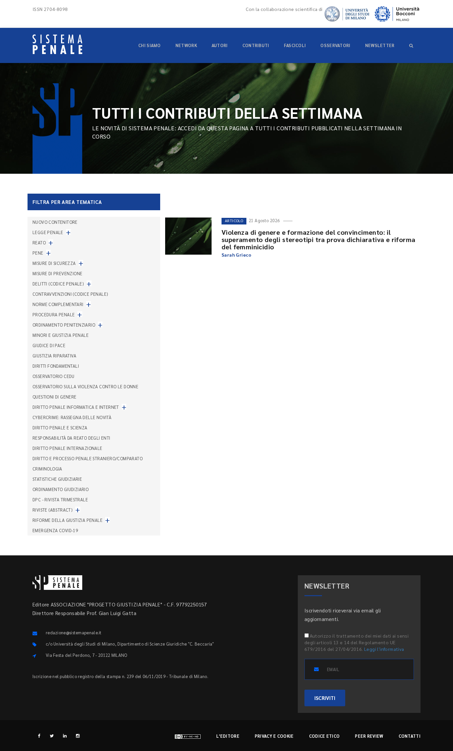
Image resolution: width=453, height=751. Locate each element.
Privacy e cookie (274, 736)
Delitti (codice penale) (58, 283)
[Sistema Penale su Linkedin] (64, 735)
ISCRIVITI (324, 698)
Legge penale (47, 232)
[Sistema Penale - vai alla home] (57, 44)
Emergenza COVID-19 (55, 530)
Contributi (255, 45)
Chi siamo (149, 45)
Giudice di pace (48, 345)
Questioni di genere (54, 397)
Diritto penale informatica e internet (75, 407)
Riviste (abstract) (52, 510)
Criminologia (47, 468)
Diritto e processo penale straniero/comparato (87, 458)
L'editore (227, 736)
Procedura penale (53, 314)
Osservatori (335, 45)
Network (186, 45)
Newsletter (380, 45)
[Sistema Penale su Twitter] (51, 735)
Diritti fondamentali (55, 366)
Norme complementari (58, 304)
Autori (220, 45)
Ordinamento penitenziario (63, 325)
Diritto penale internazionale (67, 448)
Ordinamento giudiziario (60, 489)
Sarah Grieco (237, 255)
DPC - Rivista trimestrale (60, 499)
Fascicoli (295, 45)
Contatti (410, 736)
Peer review (369, 736)
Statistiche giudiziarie (57, 479)
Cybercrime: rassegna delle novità (71, 417)
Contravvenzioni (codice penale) (70, 294)
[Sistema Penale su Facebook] (38, 735)
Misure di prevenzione (57, 273)
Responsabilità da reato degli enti (71, 438)
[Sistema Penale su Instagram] (77, 735)
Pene (37, 253)
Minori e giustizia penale (60, 335)
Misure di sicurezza (54, 263)
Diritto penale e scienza (60, 427)
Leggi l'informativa (384, 649)
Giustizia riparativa (54, 355)
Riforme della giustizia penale (67, 520)
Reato (39, 242)
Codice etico (324, 736)
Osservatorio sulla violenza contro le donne (85, 386)
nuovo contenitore (55, 222)
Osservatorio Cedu (53, 376)
